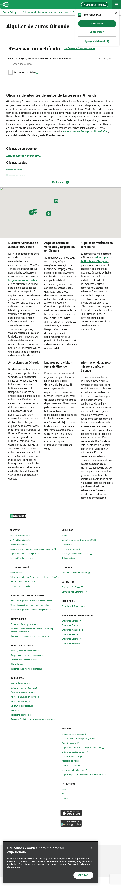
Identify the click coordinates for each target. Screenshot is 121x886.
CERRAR (83, 875)
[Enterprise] (4, 4)
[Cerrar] (91, 848)
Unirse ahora (96, 31)
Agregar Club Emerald (95, 41)
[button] (116, 4)
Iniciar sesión (97, 23)
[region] (50, 862)
